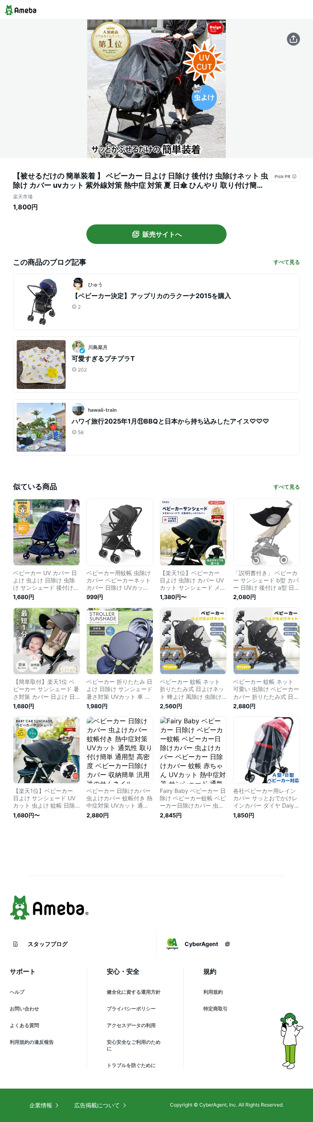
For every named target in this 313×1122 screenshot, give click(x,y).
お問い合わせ (24, 1009)
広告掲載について (97, 1105)
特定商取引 (215, 1009)
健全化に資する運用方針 (134, 992)
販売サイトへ (162, 234)
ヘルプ (17, 992)
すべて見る (286, 262)
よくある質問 (24, 1025)
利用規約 (213, 992)
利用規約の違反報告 (32, 1042)
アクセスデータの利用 (131, 1025)
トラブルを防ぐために (131, 1065)
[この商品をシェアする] (293, 39)
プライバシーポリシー (131, 1009)
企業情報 (40, 1105)
